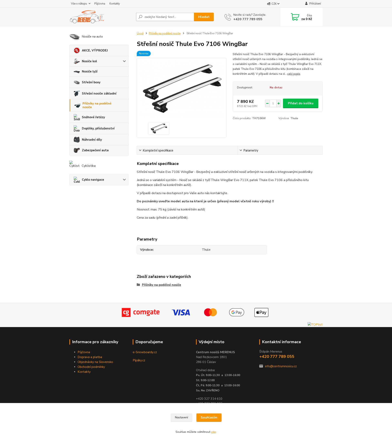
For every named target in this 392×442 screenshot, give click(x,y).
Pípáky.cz (139, 360)
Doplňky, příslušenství (98, 128)
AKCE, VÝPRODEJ (95, 50)
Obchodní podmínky (91, 367)
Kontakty (114, 4)
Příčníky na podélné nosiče (96, 105)
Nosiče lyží (89, 71)
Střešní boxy (91, 82)
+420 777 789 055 (247, 19)
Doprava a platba (90, 357)
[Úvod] (101, 16)
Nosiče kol (89, 61)
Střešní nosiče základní (99, 93)
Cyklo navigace (93, 180)
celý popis (293, 74)
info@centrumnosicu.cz (281, 366)
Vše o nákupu (79, 4)
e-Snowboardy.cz (145, 352)
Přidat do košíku (300, 103)
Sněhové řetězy (93, 117)
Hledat (203, 17)
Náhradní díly (92, 140)
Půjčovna (99, 4)
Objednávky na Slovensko (95, 362)
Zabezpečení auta (95, 150)
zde (213, 432)
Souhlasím (209, 417)
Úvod (140, 33)
